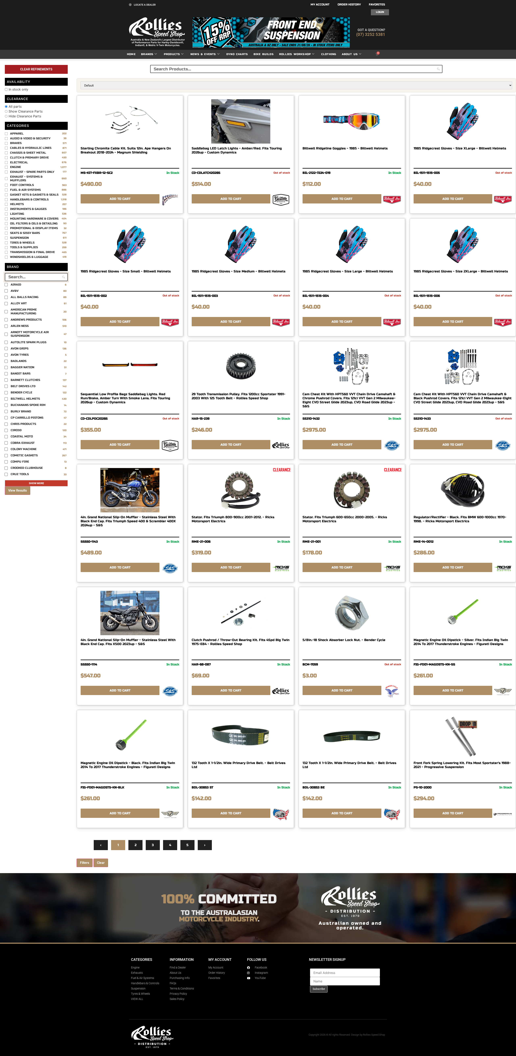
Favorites (377, 4)
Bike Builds (264, 54)
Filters (84, 863)
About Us (350, 54)
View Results (17, 490)
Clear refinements (36, 69)
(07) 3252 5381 (370, 34)
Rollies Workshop (295, 54)
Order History (349, 4)
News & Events (203, 54)
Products (172, 54)
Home (131, 54)
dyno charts (237, 54)
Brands (147, 54)
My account (320, 4)
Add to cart (120, 199)
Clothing (328, 54)
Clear (101, 863)
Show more (36, 483)
